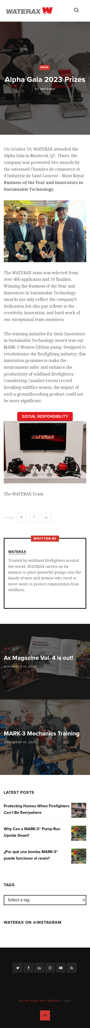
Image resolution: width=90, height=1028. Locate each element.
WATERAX (48, 89)
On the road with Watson (39, 1000)
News (44, 67)
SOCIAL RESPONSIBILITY (45, 416)
